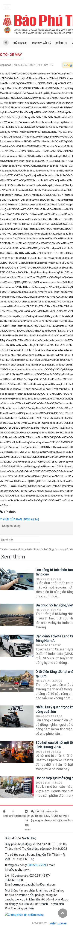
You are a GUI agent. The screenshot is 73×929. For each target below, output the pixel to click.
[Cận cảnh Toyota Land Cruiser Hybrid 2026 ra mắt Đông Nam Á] (17, 645)
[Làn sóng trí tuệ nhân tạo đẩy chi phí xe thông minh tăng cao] (17, 579)
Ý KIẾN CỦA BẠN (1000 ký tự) (19, 519)
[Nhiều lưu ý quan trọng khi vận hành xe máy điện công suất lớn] (17, 716)
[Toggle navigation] (7, 7)
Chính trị (61, 43)
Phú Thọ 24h (20, 43)
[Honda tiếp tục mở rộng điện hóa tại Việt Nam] (17, 787)
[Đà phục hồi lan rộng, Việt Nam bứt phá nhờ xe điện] (17, 614)
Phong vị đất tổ (41, 43)
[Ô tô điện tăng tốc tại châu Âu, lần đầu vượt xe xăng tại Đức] (17, 681)
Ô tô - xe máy (11, 55)
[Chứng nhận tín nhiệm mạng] (24, 914)
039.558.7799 (37, 865)
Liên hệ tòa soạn (28, 822)
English (7, 816)
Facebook (18, 816)
